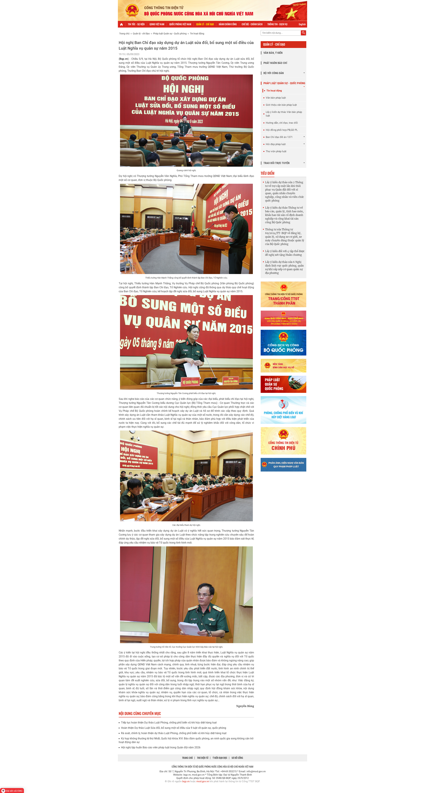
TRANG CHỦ (187, 757)
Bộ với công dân (273, 73)
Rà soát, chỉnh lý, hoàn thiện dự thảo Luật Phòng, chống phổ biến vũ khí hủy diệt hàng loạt (173, 733)
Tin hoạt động (197, 33)
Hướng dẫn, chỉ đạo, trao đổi (282, 122)
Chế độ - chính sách (252, 24)
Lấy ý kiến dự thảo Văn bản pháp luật (284, 114)
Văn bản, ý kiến (273, 52)
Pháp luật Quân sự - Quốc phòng (170, 33)
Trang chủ (124, 33)
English (302, 24)
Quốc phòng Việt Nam (180, 24)
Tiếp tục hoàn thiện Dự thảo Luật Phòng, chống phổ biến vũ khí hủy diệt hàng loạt (169, 722)
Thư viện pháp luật (276, 151)
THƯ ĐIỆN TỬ (202, 757)
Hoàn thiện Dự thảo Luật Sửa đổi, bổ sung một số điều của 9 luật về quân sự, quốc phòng (173, 727)
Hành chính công (228, 24)
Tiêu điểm (267, 173)
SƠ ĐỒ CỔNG (237, 757)
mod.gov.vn (202, 781)
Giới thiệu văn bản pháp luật (281, 104)
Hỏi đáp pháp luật (276, 144)
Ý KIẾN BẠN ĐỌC (220, 757)
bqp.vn (186, 781)
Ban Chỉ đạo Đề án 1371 (279, 137)
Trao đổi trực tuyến (276, 163)
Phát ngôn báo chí (275, 63)
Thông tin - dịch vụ (277, 24)
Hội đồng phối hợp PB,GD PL (282, 129)
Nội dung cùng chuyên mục (140, 713)
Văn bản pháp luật (276, 97)
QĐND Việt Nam (157, 24)
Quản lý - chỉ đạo (205, 24)
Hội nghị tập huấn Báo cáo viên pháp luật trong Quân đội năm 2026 (160, 747)
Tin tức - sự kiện (136, 24)
